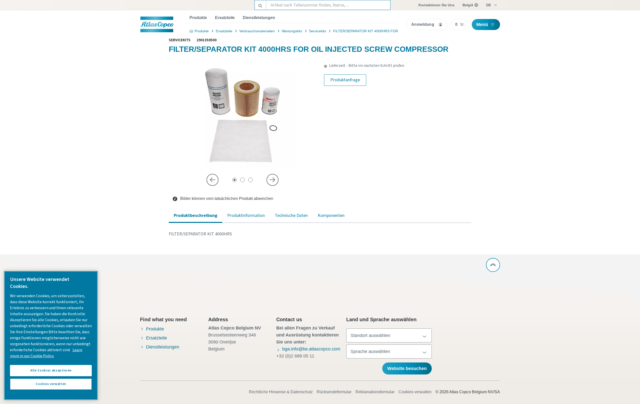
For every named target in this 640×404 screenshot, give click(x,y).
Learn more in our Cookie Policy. (46, 353)
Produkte (198, 18)
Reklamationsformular (375, 392)
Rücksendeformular (334, 392)
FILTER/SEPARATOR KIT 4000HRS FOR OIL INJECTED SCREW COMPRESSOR (397, 31)
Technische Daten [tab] (291, 215)
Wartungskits (292, 31)
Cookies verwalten (415, 392)
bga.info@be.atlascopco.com (311, 348)
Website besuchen (407, 368)
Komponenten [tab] (331, 215)
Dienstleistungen (259, 18)
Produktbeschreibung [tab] (195, 215)
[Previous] (212, 180)
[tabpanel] (320, 234)
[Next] (272, 180)
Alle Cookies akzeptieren (51, 370)
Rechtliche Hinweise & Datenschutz (281, 392)
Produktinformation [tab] (246, 215)
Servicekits (317, 31)
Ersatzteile (225, 18)
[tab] (234, 180)
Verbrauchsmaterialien (257, 31)
